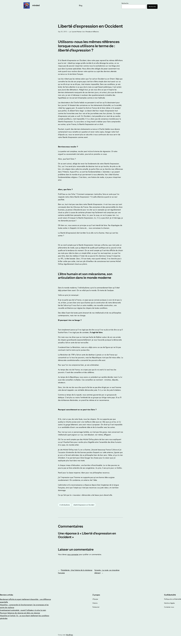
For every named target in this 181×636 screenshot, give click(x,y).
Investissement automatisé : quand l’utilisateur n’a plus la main (23, 610)
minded (36, 5)
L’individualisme (64, 505)
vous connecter (73, 554)
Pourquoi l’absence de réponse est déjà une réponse (20, 613)
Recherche (125, 3)
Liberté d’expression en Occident (83, 505)
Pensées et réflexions (92, 32)
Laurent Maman (77, 32)
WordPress (69, 635)
